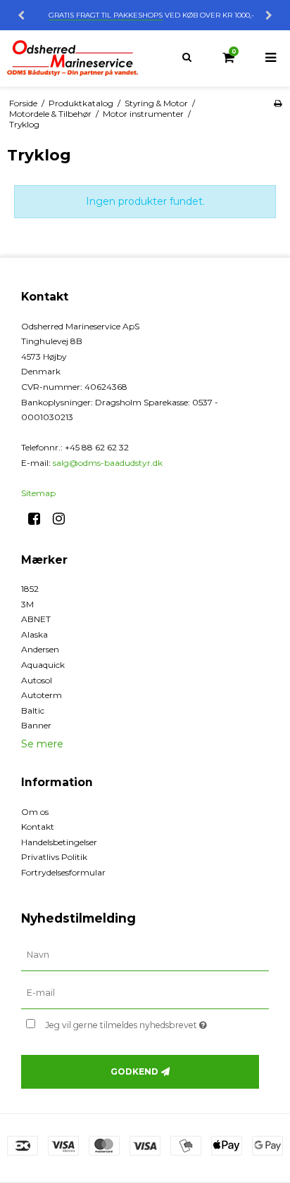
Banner (36, 725)
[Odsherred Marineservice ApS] (72, 58)
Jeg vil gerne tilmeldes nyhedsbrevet (137, 1022)
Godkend (134, 1071)
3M (27, 604)
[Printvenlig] (277, 103)
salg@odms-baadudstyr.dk (108, 462)
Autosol (36, 680)
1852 (30, 588)
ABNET (36, 619)
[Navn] (145, 955)
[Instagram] (64, 518)
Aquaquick (43, 664)
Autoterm (41, 695)
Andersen (40, 649)
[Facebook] (39, 518)
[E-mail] (145, 993)
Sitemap (38, 493)
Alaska (34, 634)
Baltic (32, 710)
